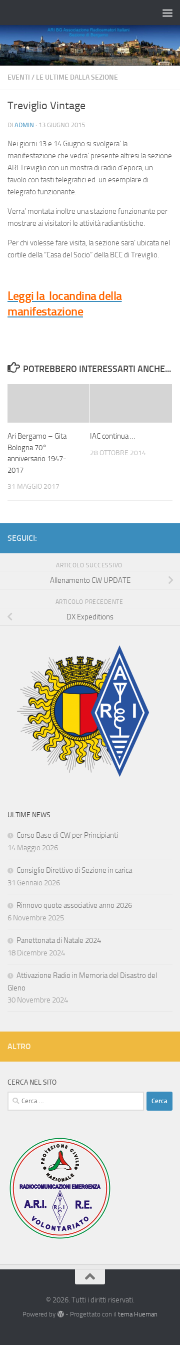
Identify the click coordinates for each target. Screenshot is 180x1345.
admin (24, 125)
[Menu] (167, 12)
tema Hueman (138, 1314)
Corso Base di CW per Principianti (67, 835)
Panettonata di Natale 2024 (58, 940)
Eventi (19, 77)
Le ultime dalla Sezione (77, 77)
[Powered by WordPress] (60, 1314)
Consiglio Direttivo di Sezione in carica (74, 870)
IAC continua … (113, 436)
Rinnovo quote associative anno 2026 (74, 905)
